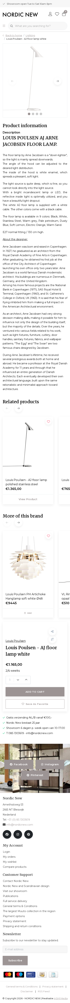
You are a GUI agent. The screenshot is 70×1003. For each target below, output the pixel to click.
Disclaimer (27, 991)
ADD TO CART (35, 691)
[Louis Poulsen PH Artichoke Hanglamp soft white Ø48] (28, 560)
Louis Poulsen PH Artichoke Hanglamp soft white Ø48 (26, 596)
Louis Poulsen (16, 641)
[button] (29, 114)
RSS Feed (44, 991)
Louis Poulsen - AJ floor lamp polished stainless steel (26, 482)
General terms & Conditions (22, 986)
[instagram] (17, 834)
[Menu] (4, 26)
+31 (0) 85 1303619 (18, 819)
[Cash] (42, 975)
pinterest (37, 775)
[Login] (50, 14)
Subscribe (15, 960)
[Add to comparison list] (52, 639)
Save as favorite (37, 704)
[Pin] (30, 975)
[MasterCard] (8, 975)
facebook (21, 764)
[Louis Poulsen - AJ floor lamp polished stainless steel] (28, 446)
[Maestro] (19, 975)
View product (28, 499)
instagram (52, 764)
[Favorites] (57, 14)
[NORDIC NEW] (20, 14)
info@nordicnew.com (19, 824)
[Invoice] (53, 975)
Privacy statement (53, 986)
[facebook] (7, 834)
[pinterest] (28, 834)
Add (29, 613)
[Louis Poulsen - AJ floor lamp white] (35, 80)
